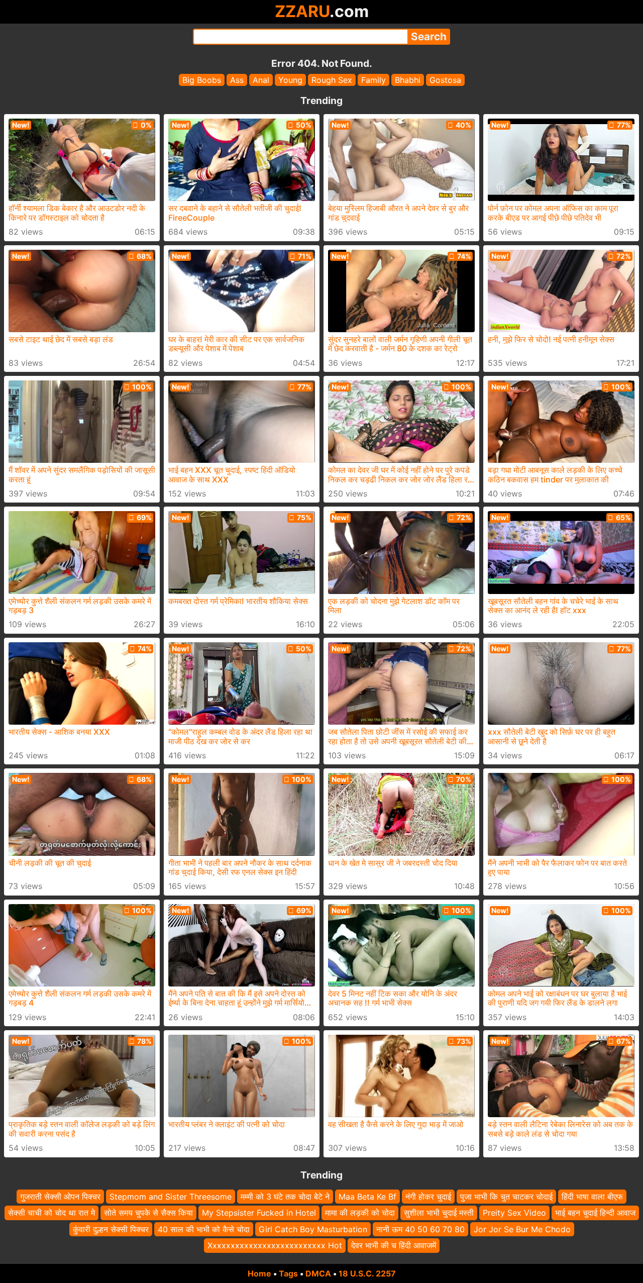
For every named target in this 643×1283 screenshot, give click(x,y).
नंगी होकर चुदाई (428, 1197)
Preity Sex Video (514, 1213)
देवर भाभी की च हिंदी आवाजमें (393, 1245)
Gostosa (445, 80)
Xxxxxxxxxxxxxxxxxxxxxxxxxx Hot (274, 1245)
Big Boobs (201, 80)
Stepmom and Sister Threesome (171, 1197)
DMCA (318, 1273)
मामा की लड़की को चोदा (360, 1213)
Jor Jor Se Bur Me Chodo (522, 1229)
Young (290, 80)
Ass (237, 80)
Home (259, 1273)
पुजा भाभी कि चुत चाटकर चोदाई (506, 1197)
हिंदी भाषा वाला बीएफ (592, 1197)
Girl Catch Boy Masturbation (313, 1229)
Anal (261, 80)
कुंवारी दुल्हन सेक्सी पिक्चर (111, 1229)
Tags (288, 1273)
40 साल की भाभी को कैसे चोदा (204, 1229)
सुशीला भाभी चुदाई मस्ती (439, 1213)
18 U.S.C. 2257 (367, 1273)
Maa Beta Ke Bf (367, 1197)
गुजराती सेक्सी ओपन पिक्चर (60, 1197)
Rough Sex (331, 80)
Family (373, 80)
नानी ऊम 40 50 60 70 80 (420, 1229)
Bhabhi (407, 80)
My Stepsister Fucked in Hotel (259, 1213)
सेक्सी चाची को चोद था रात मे (51, 1213)
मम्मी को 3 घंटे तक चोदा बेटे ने (285, 1197)
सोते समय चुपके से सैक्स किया (148, 1213)
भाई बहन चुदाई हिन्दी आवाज (595, 1213)
